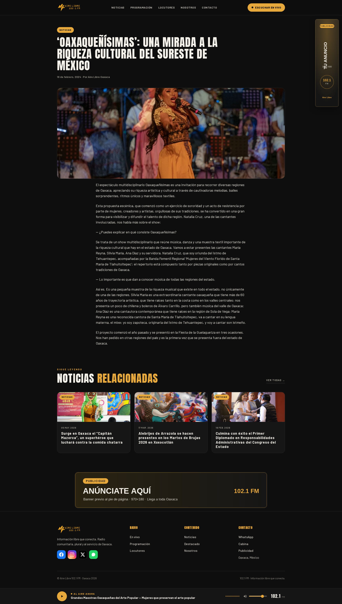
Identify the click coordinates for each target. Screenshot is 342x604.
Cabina (243, 544)
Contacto (209, 7)
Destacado (192, 544)
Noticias (117, 7)
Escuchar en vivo (268, 7)
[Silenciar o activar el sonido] (245, 596)
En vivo (135, 537)
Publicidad (245, 550)
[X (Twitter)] (82, 554)
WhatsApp (245, 537)
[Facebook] (61, 554)
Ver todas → (275, 380)
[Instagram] (72, 554)
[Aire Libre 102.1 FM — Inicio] (69, 7)
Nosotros (188, 7)
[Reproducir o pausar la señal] (62, 596)
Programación (141, 7)
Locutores (166, 7)
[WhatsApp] (93, 554)
